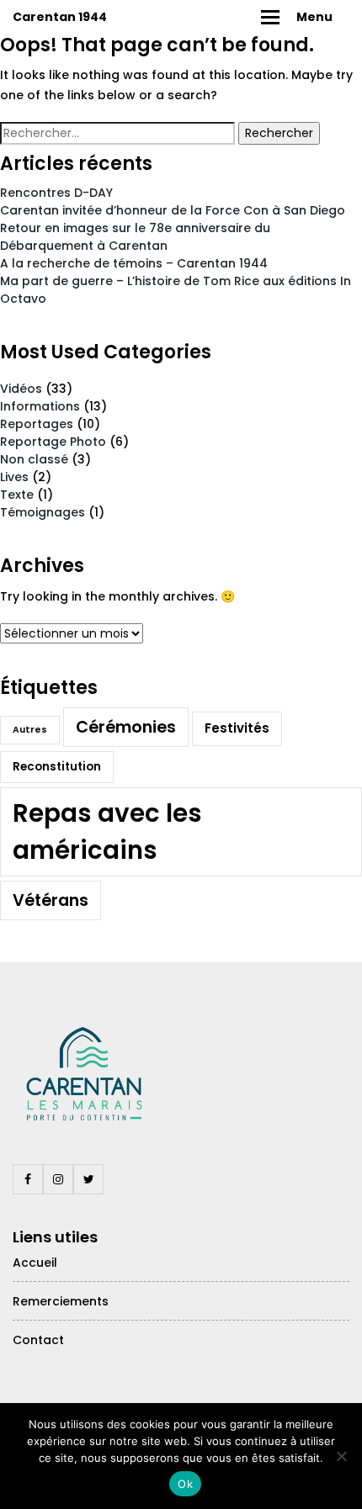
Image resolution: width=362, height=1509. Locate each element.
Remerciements (61, 1301)
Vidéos (21, 388)
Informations (40, 406)
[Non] (341, 1456)
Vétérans (50, 900)
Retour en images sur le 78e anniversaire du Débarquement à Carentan (135, 237)
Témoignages (42, 512)
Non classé (34, 459)
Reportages (36, 424)
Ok (185, 1483)
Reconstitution (57, 767)
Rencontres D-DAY (56, 192)
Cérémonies (126, 727)
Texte (17, 494)
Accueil (35, 1262)
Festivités (237, 728)
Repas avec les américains (107, 831)
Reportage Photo (53, 441)
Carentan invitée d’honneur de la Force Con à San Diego (172, 210)
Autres (30, 729)
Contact (38, 1340)
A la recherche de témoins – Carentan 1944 (134, 263)
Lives (14, 477)
